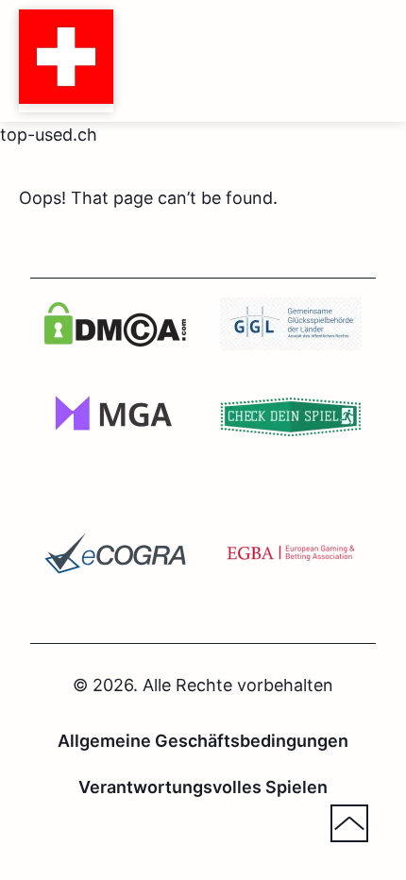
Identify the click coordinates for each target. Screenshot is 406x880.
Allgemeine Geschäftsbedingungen (203, 741)
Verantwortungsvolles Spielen (203, 787)
